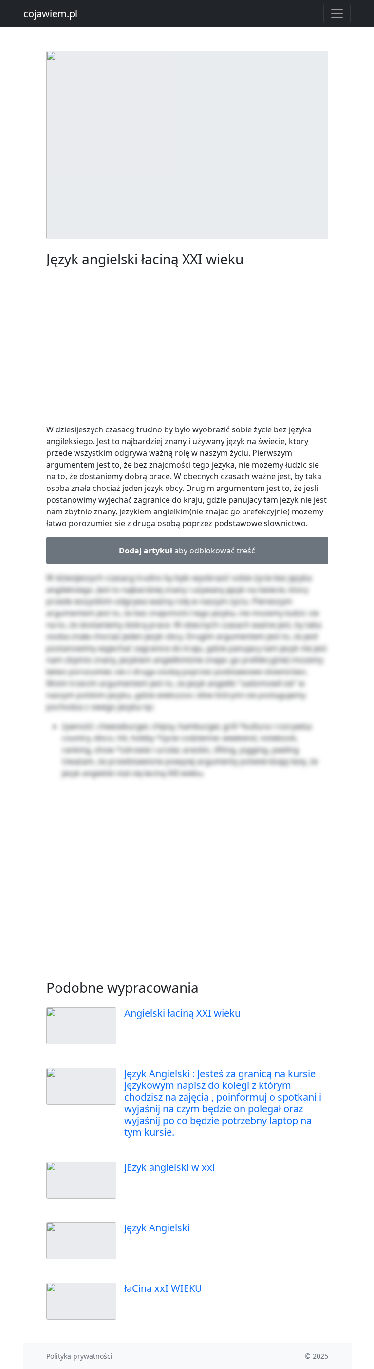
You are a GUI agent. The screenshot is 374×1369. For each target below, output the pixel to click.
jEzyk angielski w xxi (169, 1167)
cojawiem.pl (50, 13)
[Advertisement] (187, 347)
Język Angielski (157, 1227)
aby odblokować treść (187, 550)
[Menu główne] (337, 13)
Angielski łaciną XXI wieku (182, 1013)
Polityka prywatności (79, 1356)
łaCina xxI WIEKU (163, 1288)
